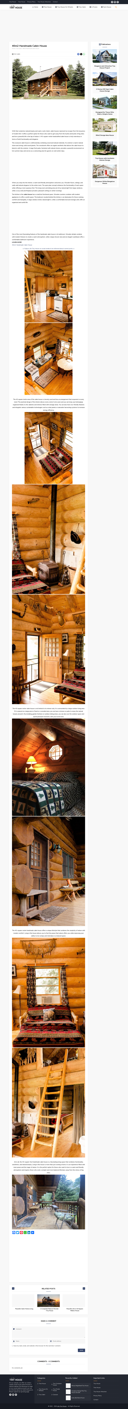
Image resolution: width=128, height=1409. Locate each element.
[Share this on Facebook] (78, 54)
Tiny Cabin (19, 48)
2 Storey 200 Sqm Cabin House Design (104, 90)
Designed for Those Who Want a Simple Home (105, 113)
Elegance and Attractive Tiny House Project (104, 67)
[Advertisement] (64, 26)
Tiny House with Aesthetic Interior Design (104, 159)
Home (13, 48)
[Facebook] (112, 2)
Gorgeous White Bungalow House (105, 182)
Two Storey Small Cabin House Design (49, 1310)
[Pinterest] (118, 2)
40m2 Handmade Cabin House (22, 245)
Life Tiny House (62, 1406)
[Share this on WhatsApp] (84, 54)
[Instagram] (115, 2)
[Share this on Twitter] (81, 54)
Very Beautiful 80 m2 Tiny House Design (75, 1310)
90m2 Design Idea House (105, 135)
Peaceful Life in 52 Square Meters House (24, 1310)
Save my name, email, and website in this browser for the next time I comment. (37, 1346)
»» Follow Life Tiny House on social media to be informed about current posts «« (48, 249)
